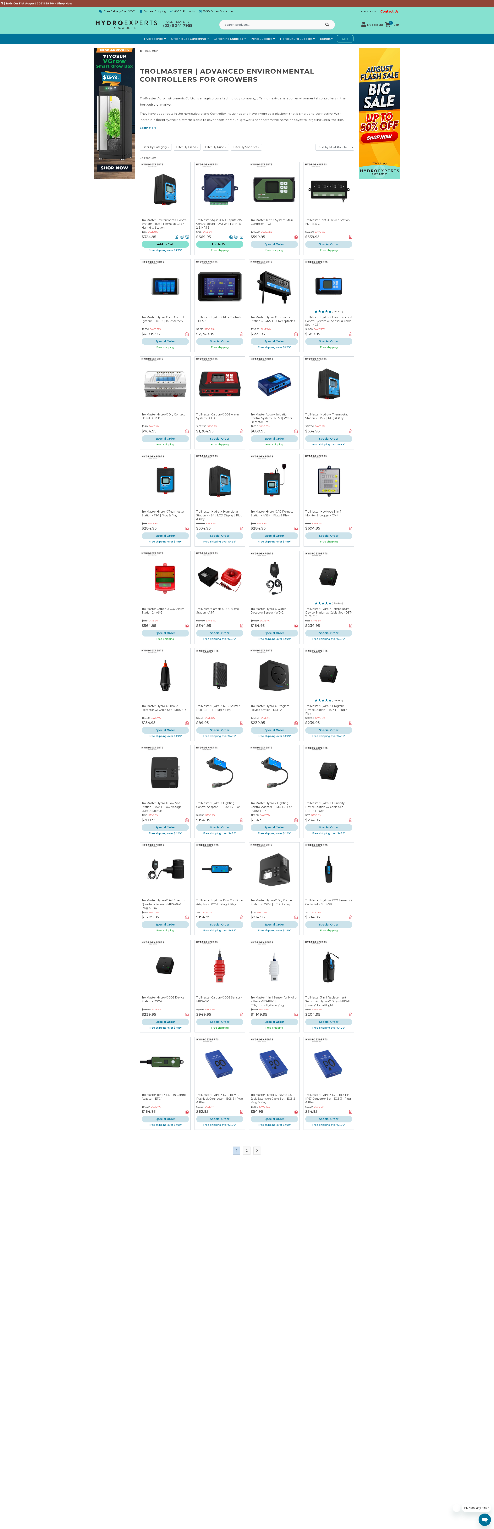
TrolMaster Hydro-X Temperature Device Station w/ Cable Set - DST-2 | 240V (328, 612)
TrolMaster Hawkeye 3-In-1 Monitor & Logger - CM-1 (323, 513)
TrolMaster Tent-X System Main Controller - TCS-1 (272, 222)
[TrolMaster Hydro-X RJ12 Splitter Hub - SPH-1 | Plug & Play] (220, 676)
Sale (345, 39)
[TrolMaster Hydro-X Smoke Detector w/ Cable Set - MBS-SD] (165, 676)
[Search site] (328, 25)
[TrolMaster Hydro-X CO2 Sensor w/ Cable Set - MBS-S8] (329, 870)
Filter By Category (154, 147)
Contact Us (389, 11)
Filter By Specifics (245, 147)
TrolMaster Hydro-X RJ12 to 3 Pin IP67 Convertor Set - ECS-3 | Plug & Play (328, 1098)
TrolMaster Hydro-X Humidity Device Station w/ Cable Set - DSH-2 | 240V (325, 806)
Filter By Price (214, 147)
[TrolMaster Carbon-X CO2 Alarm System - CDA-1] (220, 385)
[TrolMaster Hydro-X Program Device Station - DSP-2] (274, 676)
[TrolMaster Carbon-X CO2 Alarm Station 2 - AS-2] (165, 579)
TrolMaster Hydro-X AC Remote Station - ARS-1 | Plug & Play (272, 513)
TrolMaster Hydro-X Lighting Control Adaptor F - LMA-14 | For (218, 805)
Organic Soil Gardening (189, 39)
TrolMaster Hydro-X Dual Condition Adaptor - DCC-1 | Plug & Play (219, 902)
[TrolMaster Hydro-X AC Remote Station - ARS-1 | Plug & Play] (274, 482)
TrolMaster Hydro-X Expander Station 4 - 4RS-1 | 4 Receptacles (273, 319)
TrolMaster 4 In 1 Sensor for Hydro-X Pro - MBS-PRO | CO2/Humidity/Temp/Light (274, 1001)
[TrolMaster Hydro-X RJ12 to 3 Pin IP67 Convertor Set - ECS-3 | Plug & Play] (329, 1065)
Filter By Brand (186, 147)
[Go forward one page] (257, 1151)
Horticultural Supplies (296, 39)
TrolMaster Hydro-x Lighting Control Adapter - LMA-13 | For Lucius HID (271, 806)
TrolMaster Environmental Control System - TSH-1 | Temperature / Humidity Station (164, 223)
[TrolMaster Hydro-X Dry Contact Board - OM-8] (165, 385)
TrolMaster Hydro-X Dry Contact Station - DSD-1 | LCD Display (272, 902)
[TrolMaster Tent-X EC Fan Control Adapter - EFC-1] (165, 1065)
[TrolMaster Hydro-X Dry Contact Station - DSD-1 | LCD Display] (274, 870)
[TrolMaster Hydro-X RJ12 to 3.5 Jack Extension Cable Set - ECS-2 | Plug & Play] (274, 1065)
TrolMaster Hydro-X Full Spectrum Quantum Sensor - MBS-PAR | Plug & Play (164, 904)
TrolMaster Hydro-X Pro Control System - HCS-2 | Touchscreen (163, 319)
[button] (372, 25)
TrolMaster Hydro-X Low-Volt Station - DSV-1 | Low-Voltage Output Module (162, 806)
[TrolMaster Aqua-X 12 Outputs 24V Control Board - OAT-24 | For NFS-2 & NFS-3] (220, 190)
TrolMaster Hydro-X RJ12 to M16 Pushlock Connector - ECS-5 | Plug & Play (219, 1098)
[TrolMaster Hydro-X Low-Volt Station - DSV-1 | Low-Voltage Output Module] (165, 773)
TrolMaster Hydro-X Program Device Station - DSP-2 (270, 708)
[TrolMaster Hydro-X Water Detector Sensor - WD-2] (274, 579)
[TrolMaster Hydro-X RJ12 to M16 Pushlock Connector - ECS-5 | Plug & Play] (220, 1065)
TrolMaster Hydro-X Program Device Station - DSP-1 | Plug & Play (326, 709)
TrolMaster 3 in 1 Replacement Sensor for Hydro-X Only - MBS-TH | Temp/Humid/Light (328, 1001)
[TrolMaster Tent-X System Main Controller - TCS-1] (274, 190)
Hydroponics (154, 39)
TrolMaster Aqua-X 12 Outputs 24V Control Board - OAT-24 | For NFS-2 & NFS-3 (219, 223)
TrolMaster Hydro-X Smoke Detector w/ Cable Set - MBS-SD (164, 708)
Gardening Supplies (228, 39)
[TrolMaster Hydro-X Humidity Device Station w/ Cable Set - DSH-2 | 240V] (329, 773)
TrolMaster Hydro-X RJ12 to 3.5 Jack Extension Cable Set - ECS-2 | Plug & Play (274, 1098)
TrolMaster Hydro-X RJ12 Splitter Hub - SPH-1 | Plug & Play (218, 708)
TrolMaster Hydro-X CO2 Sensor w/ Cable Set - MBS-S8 (328, 902)
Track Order (368, 11)
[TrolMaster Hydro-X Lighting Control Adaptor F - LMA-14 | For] (220, 773)
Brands (325, 39)
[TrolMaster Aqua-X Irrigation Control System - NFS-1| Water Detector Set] (274, 385)
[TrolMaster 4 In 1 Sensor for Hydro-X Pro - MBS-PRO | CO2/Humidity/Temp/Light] (274, 968)
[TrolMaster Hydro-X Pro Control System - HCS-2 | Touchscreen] (165, 287)
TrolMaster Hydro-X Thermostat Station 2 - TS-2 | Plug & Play (326, 416)
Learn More (148, 128)
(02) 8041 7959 (178, 25)
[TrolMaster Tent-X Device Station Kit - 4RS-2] (329, 190)
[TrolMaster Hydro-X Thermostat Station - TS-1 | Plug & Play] (165, 482)
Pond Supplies (262, 39)
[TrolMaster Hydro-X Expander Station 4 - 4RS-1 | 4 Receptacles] (274, 287)
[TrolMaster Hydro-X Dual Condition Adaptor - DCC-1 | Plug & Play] (220, 870)
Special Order (274, 244)
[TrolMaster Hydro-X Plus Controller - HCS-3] (220, 287)
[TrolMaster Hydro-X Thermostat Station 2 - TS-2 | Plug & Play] (329, 385)
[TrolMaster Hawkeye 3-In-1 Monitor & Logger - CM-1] (329, 482)
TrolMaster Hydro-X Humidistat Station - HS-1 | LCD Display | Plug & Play (219, 515)
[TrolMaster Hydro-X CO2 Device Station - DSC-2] (165, 968)
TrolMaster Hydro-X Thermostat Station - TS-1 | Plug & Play (163, 513)
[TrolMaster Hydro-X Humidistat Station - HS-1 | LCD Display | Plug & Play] (220, 482)
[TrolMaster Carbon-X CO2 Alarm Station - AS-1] (220, 579)
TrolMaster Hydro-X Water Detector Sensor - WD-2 (268, 610)
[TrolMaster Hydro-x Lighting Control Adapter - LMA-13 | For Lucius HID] (274, 773)
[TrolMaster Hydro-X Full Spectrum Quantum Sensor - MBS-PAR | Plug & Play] (165, 870)
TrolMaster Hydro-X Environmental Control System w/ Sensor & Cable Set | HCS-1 (328, 320)
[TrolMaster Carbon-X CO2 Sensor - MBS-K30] (220, 968)
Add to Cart (165, 244)
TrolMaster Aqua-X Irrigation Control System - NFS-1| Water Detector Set (271, 418)
